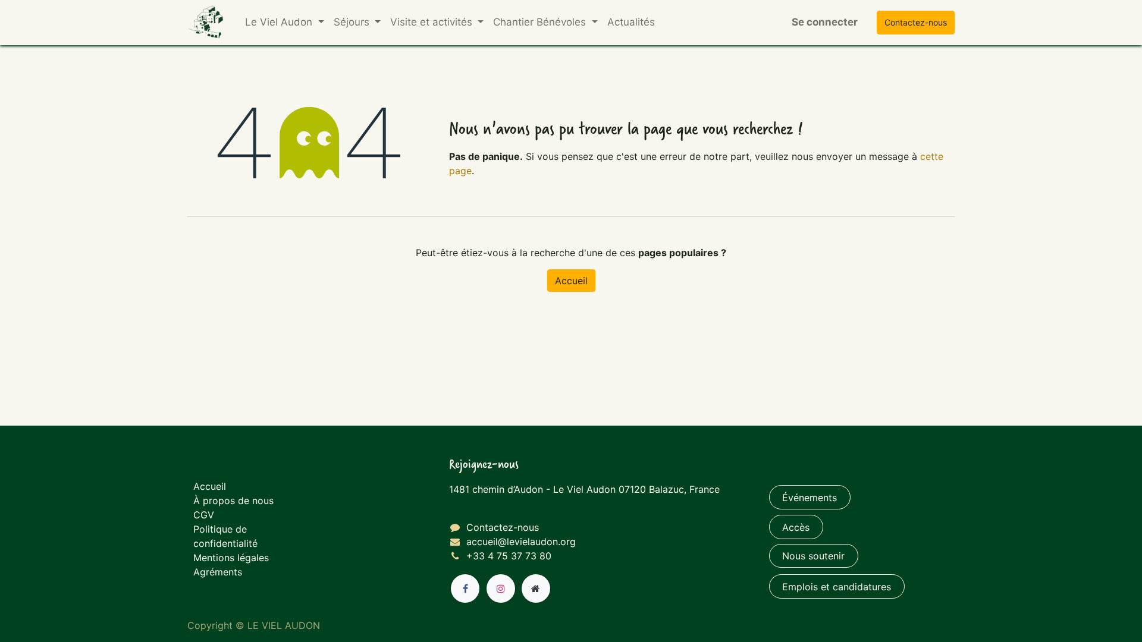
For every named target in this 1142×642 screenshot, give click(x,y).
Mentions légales (231, 558)
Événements (809, 497)
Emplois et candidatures (836, 587)
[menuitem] (631, 22)
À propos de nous (233, 500)
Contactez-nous (502, 527)
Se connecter (825, 22)
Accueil (571, 281)
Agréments (217, 572)
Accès (796, 527)
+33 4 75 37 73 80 (508, 556)
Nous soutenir (813, 556)
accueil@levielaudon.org (521, 541)
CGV (203, 515)
